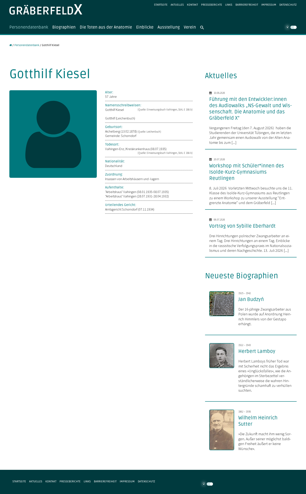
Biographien (64, 27)
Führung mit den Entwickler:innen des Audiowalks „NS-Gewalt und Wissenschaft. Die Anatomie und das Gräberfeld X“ (250, 108)
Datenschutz (288, 4)
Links (228, 4)
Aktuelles (177, 4)
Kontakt (192, 4)
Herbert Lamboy (256, 351)
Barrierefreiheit (246, 4)
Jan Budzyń (251, 299)
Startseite (161, 4)
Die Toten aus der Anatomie (106, 27)
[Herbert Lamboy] (223, 368)
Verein (190, 27)
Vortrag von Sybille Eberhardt (242, 226)
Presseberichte (211, 4)
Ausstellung (169, 27)
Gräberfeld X (45, 9)
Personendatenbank (28, 27)
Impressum (268, 4)
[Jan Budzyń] (223, 317)
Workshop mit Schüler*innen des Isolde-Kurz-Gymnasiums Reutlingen (246, 172)
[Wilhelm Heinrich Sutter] (223, 451)
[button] (204, 27)
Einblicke (144, 27)
